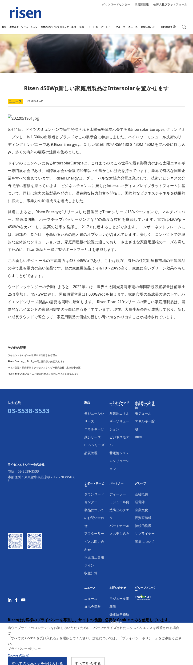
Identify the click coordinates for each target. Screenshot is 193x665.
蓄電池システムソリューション (119, 461)
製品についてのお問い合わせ (94, 518)
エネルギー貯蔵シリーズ (94, 433)
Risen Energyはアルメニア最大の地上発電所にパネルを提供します (43, 373)
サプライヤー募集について (145, 537)
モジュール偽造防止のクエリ (119, 510)
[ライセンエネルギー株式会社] (25, 13)
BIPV (138, 437)
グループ (140, 483)
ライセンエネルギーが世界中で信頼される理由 (32, 355)
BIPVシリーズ (94, 445)
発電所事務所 (119, 614)
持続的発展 (143, 525)
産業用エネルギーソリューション (119, 421)
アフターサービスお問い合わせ (94, 541)
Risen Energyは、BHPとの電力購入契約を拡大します (36, 361)
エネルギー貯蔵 (145, 425)
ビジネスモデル (119, 441)
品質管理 (90, 453)
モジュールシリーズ (94, 417)
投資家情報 (142, 4)
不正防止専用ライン (94, 561)
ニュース (90, 587)
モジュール (143, 413)
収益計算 (90, 573)
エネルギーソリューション (119, 404)
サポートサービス (94, 485)
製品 (87, 402)
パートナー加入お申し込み (119, 529)
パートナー (116, 483)
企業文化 (141, 510)
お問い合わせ (117, 587)
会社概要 (141, 494)
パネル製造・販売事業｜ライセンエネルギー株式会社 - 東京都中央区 (44, 367)
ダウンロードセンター (116, 4)
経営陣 (140, 502)
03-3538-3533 (28, 471)
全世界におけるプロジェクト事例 (145, 405)
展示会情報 (92, 606)
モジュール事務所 (119, 602)
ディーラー (117, 494)
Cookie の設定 (18, 655)
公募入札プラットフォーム (170, 4)
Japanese (167, 26)
